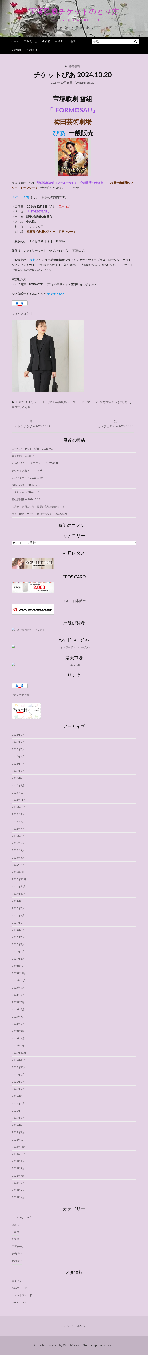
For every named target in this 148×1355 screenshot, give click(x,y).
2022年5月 (18, 1103)
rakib (110, 1345)
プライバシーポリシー (74, 1326)
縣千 (127, 402)
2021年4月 (18, 1197)
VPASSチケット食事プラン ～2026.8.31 (35, 463)
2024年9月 (18, 901)
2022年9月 (18, 1074)
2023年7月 (18, 1002)
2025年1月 (18, 872)
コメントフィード (22, 1295)
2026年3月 (18, 771)
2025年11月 (19, 799)
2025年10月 (19, 807)
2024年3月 (18, 944)
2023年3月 (18, 1031)
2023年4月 (18, 1023)
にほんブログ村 (22, 313)
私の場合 (32, 49)
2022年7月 (18, 1089)
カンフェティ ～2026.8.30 (27, 477)
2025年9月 (18, 814)
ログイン (17, 1281)
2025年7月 (18, 828)
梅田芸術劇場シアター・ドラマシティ (74, 402)
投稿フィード (19, 1288)
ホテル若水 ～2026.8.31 (26, 492)
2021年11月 (18, 1146)
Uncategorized (21, 1217)
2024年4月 (18, 937)
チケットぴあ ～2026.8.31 (27, 470)
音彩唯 (26, 407)
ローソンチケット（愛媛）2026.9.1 (32, 448)
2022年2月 (18, 1125)
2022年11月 (19, 1060)
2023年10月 (19, 980)
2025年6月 (18, 836)
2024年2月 (18, 951)
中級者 (59, 41)
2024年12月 (19, 879)
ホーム (15, 41)
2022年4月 (18, 1110)
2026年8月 (18, 734)
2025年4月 (18, 850)
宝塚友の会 (30, 41)
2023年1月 (18, 1045)
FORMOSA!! (24, 402)
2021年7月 (18, 1175)
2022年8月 (18, 1081)
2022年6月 (18, 1096)
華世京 (16, 407)
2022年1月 (18, 1132)
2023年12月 (19, 966)
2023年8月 (18, 995)
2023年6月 (18, 1009)
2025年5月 (18, 843)
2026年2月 (18, 778)
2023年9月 (18, 987)
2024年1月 (18, 958)
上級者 (72, 41)
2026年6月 (18, 749)
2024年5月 (18, 930)
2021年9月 (18, 1161)
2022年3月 (18, 1117)
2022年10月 (19, 1067)
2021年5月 (18, 1190)
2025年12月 (19, 792)
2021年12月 (19, 1139)
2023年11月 (18, 973)
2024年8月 (18, 908)
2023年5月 (18, 1016)
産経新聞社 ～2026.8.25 (26, 499)
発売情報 (16, 49)
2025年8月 (18, 821)
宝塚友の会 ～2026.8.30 (26, 484)
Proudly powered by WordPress (56, 1345)
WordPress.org (21, 1302)
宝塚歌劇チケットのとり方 (74, 11)
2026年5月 (18, 756)
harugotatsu (86, 82)
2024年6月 (18, 922)
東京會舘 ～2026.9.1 (23, 456)
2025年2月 (18, 865)
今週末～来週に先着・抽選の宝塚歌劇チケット (38, 506)
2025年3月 (18, 857)
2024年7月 (18, 915)
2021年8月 (18, 1168)
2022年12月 (19, 1052)
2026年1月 (18, 785)
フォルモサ (41, 402)
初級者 (46, 41)
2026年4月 (18, 763)
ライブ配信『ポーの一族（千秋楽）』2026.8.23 (39, 513)
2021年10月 (19, 1154)
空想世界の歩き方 (111, 402)
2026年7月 (18, 742)
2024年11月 (19, 886)
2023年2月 (18, 1038)
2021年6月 (18, 1183)
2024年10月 (19, 893)
